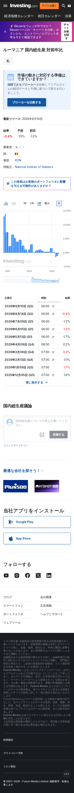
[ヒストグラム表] (6, 203)
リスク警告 (9, 766)
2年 (32, 203)
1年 (25, 203)
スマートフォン (13, 605)
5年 (39, 203)
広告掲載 (46, 605)
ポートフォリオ (13, 614)
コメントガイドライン (15, 445)
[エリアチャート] (13, 203)
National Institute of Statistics (34, 167)
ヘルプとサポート (51, 614)
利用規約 (8, 739)
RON (18, 160)
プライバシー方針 (13, 753)
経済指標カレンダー (19, 16)
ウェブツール (12, 622)
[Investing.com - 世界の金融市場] (23, 5)
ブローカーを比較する (26, 102)
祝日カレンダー (49, 16)
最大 (47, 203)
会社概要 (46, 597)
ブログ (7, 597)
